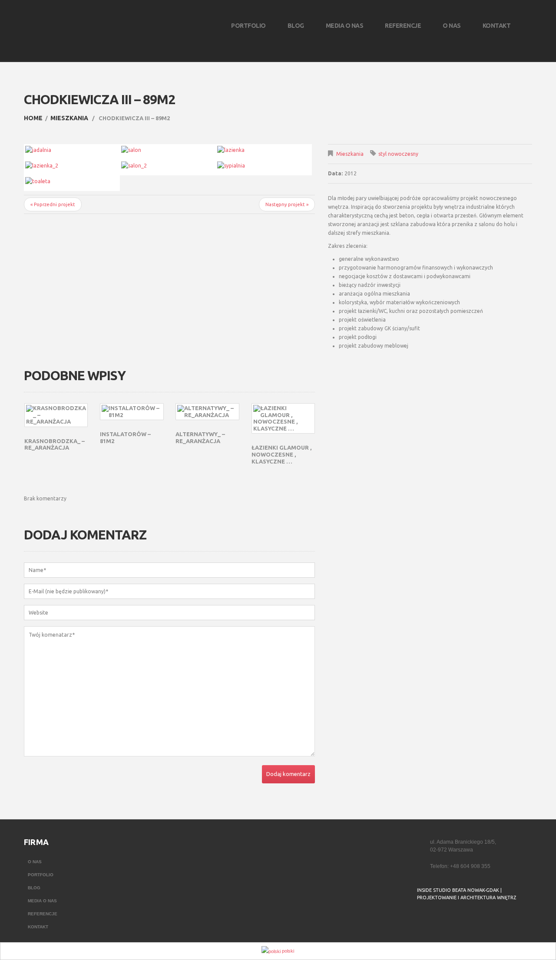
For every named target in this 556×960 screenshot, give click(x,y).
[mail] (440, 919)
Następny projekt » (286, 204)
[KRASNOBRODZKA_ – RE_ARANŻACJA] (56, 415)
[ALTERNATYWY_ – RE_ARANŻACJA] (207, 411)
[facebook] (422, 919)
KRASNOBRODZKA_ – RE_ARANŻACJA (54, 444)
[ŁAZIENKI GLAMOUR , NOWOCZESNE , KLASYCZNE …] (283, 418)
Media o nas (345, 25)
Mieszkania (69, 118)
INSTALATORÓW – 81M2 (125, 437)
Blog (296, 25)
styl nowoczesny (398, 154)
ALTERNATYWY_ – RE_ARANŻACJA (200, 437)
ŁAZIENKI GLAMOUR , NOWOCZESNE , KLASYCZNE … (281, 454)
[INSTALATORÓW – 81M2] (132, 411)
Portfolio (248, 25)
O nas (452, 25)
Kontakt (497, 25)
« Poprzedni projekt (52, 204)
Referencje (403, 25)
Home (33, 118)
